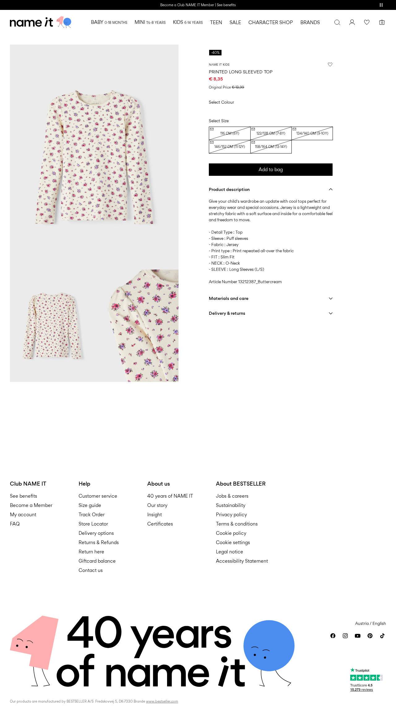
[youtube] (357, 635)
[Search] (337, 22)
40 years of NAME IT (170, 496)
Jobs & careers (232, 496)
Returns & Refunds (99, 542)
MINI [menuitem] (150, 22)
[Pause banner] (381, 5)
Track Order (92, 514)
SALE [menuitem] (235, 22)
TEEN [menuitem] (216, 22)
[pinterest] (370, 635)
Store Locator (93, 524)
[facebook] (333, 635)
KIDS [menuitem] (188, 22)
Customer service (98, 496)
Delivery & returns (227, 313)
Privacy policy (231, 514)
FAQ (15, 524)
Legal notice (229, 552)
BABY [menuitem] (109, 22)
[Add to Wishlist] (330, 64)
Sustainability (230, 505)
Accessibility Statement (242, 561)
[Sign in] (352, 22)
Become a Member (31, 505)
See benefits (23, 496)
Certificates (160, 524)
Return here (91, 552)
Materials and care (228, 298)
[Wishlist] (367, 22)
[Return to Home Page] (40, 22)
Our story (157, 505)
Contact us (91, 570)
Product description (229, 189)
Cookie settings (233, 542)
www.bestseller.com (162, 701)
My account (23, 514)
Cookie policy (231, 533)
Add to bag (271, 169)
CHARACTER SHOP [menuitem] (270, 22)
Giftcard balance (97, 561)
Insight (154, 514)
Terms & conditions (237, 524)
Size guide (90, 505)
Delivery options (96, 533)
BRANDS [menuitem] (310, 22)
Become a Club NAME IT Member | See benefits (198, 5)
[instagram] (345, 635)
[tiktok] (382, 635)
